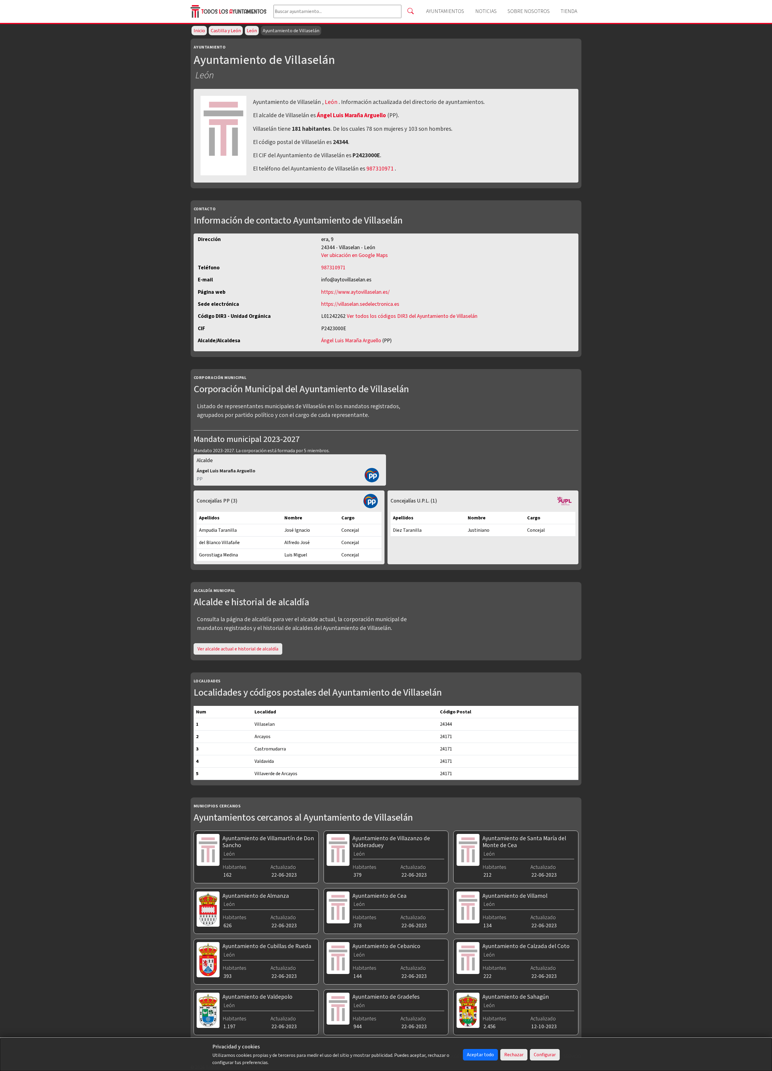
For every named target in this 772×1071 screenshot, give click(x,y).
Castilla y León (226, 30)
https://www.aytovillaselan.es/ (355, 292)
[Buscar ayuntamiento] (410, 11)
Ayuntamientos (445, 11)
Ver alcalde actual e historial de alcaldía (238, 649)
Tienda (569, 11)
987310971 (380, 168)
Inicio (199, 30)
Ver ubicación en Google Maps (354, 255)
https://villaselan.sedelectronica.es (360, 304)
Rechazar (514, 1054)
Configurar (545, 1054)
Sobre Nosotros (529, 11)
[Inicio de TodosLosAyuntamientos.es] (230, 11)
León (252, 30)
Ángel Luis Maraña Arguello (352, 115)
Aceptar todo (480, 1054)
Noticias (486, 11)
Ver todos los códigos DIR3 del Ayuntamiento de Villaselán (412, 316)
